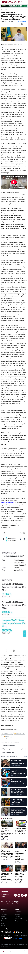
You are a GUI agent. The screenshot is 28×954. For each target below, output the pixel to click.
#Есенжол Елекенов (8, 745)
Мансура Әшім (22, 21)
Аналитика (9, 10)
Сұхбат (3, 921)
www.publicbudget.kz (7, 502)
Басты (3, 10)
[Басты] (3, 951)
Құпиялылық (18, 918)
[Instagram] (13, 2)
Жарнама (17, 914)
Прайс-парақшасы (6, 946)
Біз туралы (18, 911)
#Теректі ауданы (7, 749)
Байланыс (18, 916)
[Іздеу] (24, 951)
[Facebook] (18, 2)
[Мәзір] (10, 951)
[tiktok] (25, 895)
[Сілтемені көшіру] (17, 24)
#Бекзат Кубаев (20, 749)
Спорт (3, 923)
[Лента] (17, 951)
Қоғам (3, 916)
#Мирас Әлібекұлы (8, 752)
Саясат (3, 911)
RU (24, 2)
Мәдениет (4, 918)
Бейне (3, 925)
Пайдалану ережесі (21, 921)
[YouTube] (15, 2)
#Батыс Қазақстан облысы (10, 742)
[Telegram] (20, 24)
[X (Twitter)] (25, 24)
